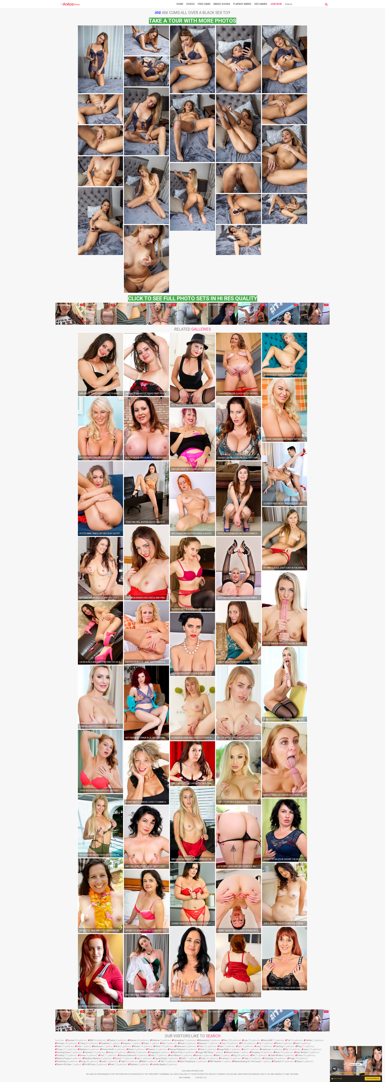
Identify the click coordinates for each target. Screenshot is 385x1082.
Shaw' (146, 1043)
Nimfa (132, 1052)
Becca (198, 1055)
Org (235, 1055)
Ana (117, 1046)
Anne (130, 1049)
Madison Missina (92, 1058)
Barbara (134, 1064)
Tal (288, 1040)
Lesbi (103, 1061)
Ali (253, 1055)
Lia (239, 1046)
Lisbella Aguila (159, 1064)
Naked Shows (221, 4)
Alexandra (204, 1040)
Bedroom (98, 1046)
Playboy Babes (242, 4)
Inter (112, 1064)
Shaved (277, 1061)
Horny (111, 1052)
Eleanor (151, 1049)
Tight (123, 1061)
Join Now (276, 4)
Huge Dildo (224, 1049)
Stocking (255, 1052)
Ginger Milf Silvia (205, 1052)
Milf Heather (215, 1061)
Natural (202, 1043)
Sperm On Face (64, 1064)
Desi (297, 1043)
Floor (201, 1046)
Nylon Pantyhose (187, 1061)
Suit (102, 1055)
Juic (223, 1043)
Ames (137, 1046)
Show (158, 1046)
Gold (183, 1058)
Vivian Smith (108, 1049)
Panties (60, 1043)
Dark (59, 1046)
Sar (163, 1043)
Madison (83, 1049)
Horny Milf (268, 1040)
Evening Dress (63, 1052)
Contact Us (200, 1078)
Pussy (60, 1049)
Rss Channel (185, 1078)
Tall (162, 1061)
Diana (299, 1061)
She (225, 1040)
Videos (190, 4)
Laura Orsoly (160, 1058)
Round (118, 1058)
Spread (70, 1040)
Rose (182, 1043)
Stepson (127, 1043)
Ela (286, 1049)
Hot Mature (175, 1055)
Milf (92, 1040)
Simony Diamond (128, 1055)
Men (221, 1046)
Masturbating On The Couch (247, 1061)
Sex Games (260, 4)
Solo (152, 1055)
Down (300, 1055)
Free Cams (204, 4)
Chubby (60, 1055)
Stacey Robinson (177, 1049)
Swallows (105, 1043)
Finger (292, 1058)
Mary (218, 1055)
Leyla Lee (266, 1049)
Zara (202, 1049)
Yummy (224, 1058)
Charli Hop (61, 1061)
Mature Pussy (63, 1058)
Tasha (112, 1040)
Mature (132, 1040)
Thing (82, 1043)
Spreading (178, 1040)
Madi (143, 1061)
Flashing (279, 1046)
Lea (245, 1040)
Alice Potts (178, 1052)
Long (83, 1061)
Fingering (153, 1052)
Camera (88, 1052)
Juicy (305, 1049)
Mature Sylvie (232, 1052)
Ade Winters (302, 1052)
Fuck (203, 1058)
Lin (244, 1049)
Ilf (242, 1043)
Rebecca (180, 1046)
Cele (79, 1046)
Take (246, 1058)
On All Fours (89, 1064)
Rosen (83, 1055)
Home (179, 4)
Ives (138, 1058)
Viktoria (155, 1040)
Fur (260, 1043)
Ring (299, 1046)
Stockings (269, 1058)
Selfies (309, 1040)
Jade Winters (276, 1055)
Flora (278, 1043)
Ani (158, 12)
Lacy (258, 1046)
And (277, 1052)
